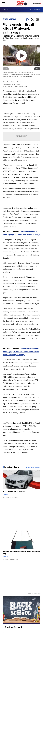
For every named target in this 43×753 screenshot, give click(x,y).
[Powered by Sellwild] (37, 593)
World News (9, 19)
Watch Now (36, 3)
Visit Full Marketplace (33, 467)
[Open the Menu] (4, 3)
